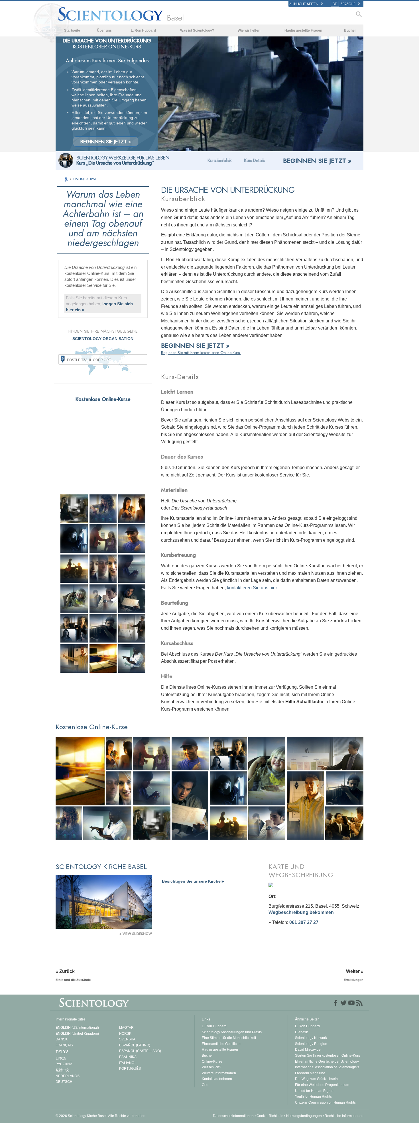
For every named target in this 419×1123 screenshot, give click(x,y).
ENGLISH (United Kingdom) (77, 1034)
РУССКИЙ (64, 1064)
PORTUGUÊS (130, 1069)
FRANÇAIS (64, 1045)
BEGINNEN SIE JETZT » (105, 141)
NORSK (125, 1034)
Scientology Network (311, 1038)
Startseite (72, 30)
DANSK (62, 1039)
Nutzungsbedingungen (304, 1116)
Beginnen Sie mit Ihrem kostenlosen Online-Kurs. (201, 352)
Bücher (350, 30)
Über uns (104, 30)
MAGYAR (126, 1028)
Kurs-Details (254, 160)
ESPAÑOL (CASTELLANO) (140, 1051)
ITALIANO (126, 1063)
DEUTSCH (64, 1082)
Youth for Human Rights (313, 1097)
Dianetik (301, 1032)
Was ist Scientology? (197, 30)
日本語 (61, 1058)
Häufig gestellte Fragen (303, 30)
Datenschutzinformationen (233, 1116)
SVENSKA (127, 1039)
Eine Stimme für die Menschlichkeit (229, 1038)
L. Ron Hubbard (143, 30)
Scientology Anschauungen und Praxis (232, 1032)
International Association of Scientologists (327, 1067)
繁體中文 (62, 1070)
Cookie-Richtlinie (270, 1116)
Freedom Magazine (310, 1073)
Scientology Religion (311, 1044)
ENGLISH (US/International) (77, 1028)
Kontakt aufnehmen (217, 1079)
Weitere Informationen (219, 1073)
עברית (62, 1051)
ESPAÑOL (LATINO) (134, 1045)
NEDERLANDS (68, 1076)
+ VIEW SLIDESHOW (135, 933)
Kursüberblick (219, 160)
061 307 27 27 (303, 922)
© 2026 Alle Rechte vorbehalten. (101, 1116)
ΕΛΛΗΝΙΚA (128, 1057)
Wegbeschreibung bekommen (301, 912)
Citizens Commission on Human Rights (325, 1102)
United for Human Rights (314, 1091)
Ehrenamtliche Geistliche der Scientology (327, 1061)
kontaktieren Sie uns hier (252, 587)
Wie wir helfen (249, 30)
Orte (205, 1085)
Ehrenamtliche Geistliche (221, 1044)
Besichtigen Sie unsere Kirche (193, 881)
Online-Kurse (212, 1061)
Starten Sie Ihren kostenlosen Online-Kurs (327, 1055)
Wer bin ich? (211, 1067)
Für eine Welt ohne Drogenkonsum (322, 1085)
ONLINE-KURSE (85, 179)
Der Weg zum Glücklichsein (316, 1079)
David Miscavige (308, 1050)
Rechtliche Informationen (344, 1116)
